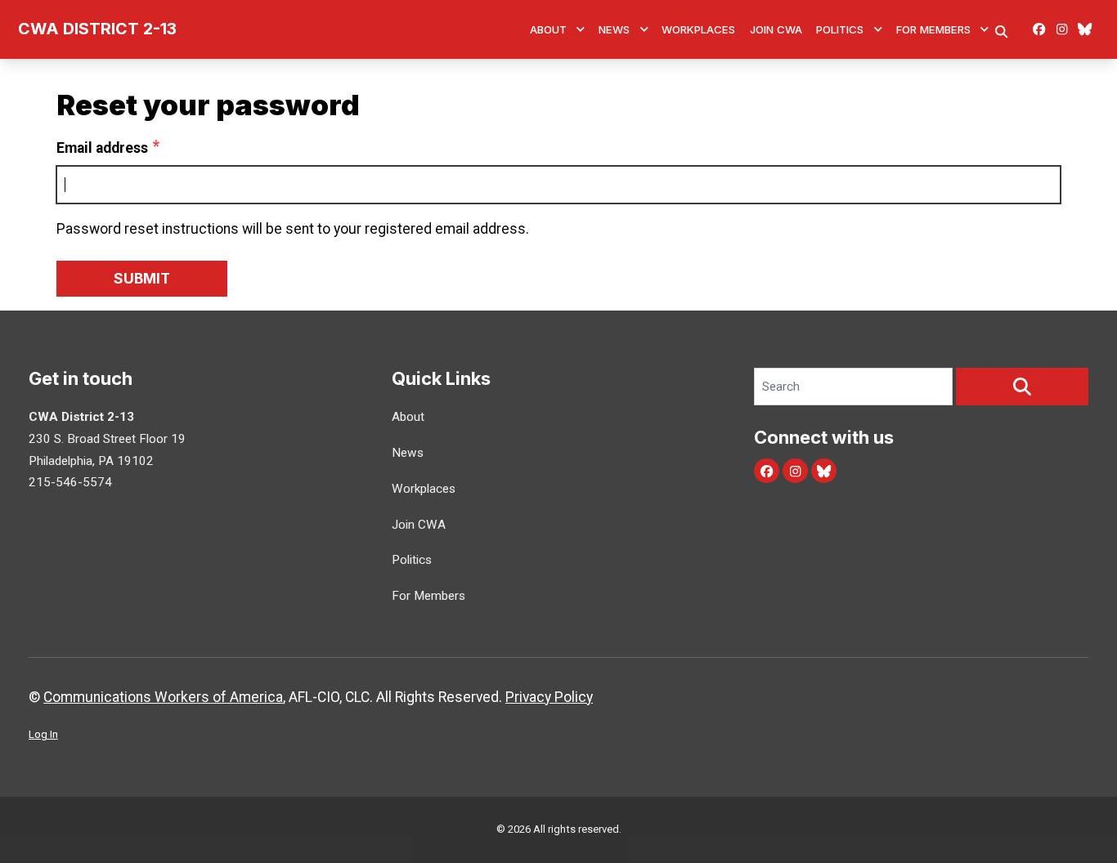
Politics (840, 29)
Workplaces (698, 29)
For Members (933, 29)
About (548, 29)
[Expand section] (580, 29)
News (614, 29)
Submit (142, 278)
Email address (102, 148)
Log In (43, 734)
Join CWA (776, 29)
